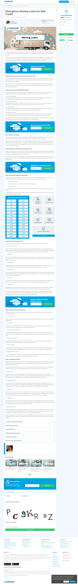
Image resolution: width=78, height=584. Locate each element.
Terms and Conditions (56, 566)
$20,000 (11, 233)
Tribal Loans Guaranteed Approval (47, 547)
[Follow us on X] (66, 560)
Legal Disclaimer (55, 561)
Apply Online (64, 1)
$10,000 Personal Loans (26, 546)
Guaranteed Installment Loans (46, 545)
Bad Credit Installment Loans (46, 546)
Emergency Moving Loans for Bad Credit (21, 5)
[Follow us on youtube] (68, 560)
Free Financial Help (56, 557)
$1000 (23, 212)
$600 (23, 206)
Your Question (24, 495)
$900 (11, 212)
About (53, 554)
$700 (11, 209)
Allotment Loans (11, 406)
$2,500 (11, 218)
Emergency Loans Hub (46, 23)
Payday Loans (10, 371)
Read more (66, 581)
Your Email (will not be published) (12, 501)
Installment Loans (11, 380)
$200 (23, 200)
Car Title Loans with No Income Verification (65, 544)
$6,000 (11, 224)
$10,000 (11, 230)
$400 (23, 203)
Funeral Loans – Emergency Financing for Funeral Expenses (23, 469)
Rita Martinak (13, 23)
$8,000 (11, 227)
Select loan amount (36, 69)
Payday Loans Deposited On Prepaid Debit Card (10, 546)
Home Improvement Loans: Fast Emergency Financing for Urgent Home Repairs (36, 469)
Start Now (66, 34)
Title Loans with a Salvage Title (65, 546)
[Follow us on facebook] (65, 560)
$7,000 (23, 224)
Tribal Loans (10, 398)
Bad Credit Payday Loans (8, 547)
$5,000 (23, 221)
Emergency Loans (10, 5)
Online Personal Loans (26, 541)
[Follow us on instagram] (63, 560)
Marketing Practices (56, 564)
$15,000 (23, 230)
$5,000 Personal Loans (26, 545)
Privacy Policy (69, 37)
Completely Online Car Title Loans (65, 541)
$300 (11, 203)
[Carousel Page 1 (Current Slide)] (29, 474)
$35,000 (23, 236)
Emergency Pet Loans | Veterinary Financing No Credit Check (47, 469)
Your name (7, 495)
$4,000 (11, 221)
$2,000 (23, 215)
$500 (11, 206)
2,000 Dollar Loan (25, 543)
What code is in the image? (11, 522)
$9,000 (23, 227)
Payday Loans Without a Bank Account (10, 542)
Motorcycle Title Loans (64, 547)
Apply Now (43, 235)
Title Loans (9, 389)
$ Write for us (55, 556)
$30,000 (11, 236)
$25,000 (23, 233)
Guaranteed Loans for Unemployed (10, 543)
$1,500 (11, 215)
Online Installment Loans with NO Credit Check (48, 543)
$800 (23, 209)
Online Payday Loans (7, 541)
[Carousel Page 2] (31, 474)
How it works (55, 559)
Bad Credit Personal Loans (27, 542)
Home (6, 5)
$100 (11, 200)
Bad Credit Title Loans (63, 542)
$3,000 (23, 218)
